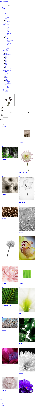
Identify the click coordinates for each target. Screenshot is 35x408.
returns (3, 404)
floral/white (8, 81)
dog (7, 28)
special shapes (7, 58)
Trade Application (4, 10)
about (2, 402)
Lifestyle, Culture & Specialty (7, 70)
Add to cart (1, 119)
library (6, 36)
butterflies (8, 27)
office (6, 64)
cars (7, 44)
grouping (6, 57)
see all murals (8, 21)
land (7, 30)
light (7, 15)
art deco (6, 18)
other (5, 61)
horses (6, 32)
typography (6, 77)
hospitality (6, 65)
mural (6, 20)
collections (3, 6)
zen (5, 23)
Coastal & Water (5, 50)
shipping (3, 403)
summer (8, 87)
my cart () (3, 3)
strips (6, 60)
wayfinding (6, 67)
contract (6, 63)
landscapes (6, 84)
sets (7, 34)
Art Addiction (4, 1)
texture (8, 17)
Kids (4, 89)
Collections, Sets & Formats (7, 54)
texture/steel (8, 39)
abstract (6, 13)
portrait (8, 31)
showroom (3, 8)
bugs (7, 26)
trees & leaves (9, 83)
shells (6, 52)
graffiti (6, 49)
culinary (6, 71)
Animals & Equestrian (6, 24)
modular (6, 56)
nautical (6, 53)
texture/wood (8, 41)
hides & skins (8, 29)
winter (8, 85)
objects (8, 48)
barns (7, 38)
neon (7, 46)
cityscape (8, 47)
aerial (6, 79)
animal (8, 22)
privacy (3, 405)
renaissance (6, 75)
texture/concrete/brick (10, 40)
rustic (6, 37)
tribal (5, 76)
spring (7, 86)
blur (7, 14)
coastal (6, 51)
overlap (6, 59)
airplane (8, 42)
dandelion (8, 82)
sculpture (6, 91)
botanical (6, 80)
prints (2, 7)
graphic (6, 19)
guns (5, 74)
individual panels (9, 33)
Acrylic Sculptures (5, 90)
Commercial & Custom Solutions (7, 62)
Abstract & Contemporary (6, 12)
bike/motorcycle (9, 43)
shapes (8, 16)
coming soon (8, 69)
